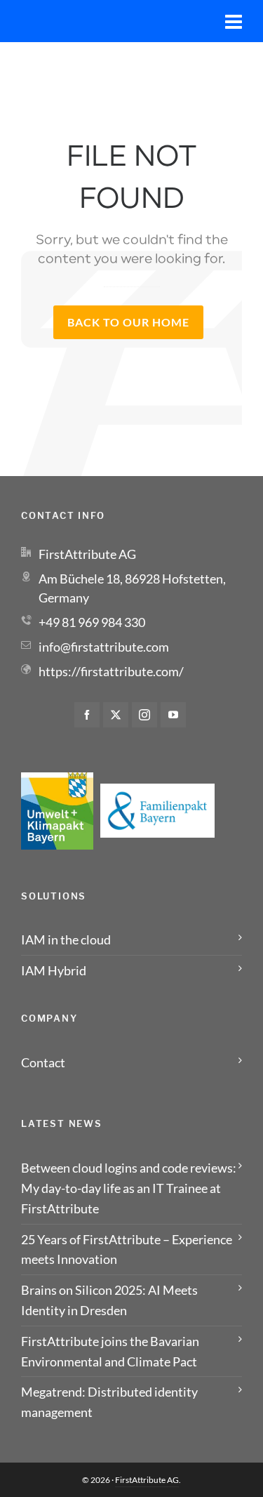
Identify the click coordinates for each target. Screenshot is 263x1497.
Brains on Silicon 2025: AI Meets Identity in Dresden (109, 1300)
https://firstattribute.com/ (111, 671)
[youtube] (173, 714)
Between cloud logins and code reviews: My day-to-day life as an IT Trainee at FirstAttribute (128, 1188)
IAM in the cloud (66, 939)
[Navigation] (233, 21)
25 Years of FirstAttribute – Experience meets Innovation (126, 1249)
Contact (43, 1062)
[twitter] (115, 714)
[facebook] (87, 714)
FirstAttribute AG (147, 1480)
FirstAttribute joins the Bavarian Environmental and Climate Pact (110, 1351)
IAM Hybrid (53, 970)
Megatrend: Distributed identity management (109, 1402)
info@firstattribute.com (104, 646)
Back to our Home (128, 322)
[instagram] (144, 714)
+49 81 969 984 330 (92, 622)
